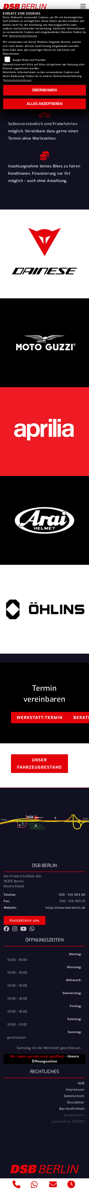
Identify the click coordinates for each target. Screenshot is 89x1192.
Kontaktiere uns (24, 920)
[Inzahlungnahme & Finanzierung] (44, 154)
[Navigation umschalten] (83, 6)
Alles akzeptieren (44, 103)
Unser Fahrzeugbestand (39, 763)
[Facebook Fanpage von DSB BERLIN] (8, 930)
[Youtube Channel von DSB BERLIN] (25, 930)
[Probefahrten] (44, 112)
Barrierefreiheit (71, 1109)
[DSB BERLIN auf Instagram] (16, 930)
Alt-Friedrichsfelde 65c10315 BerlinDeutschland (23, 881)
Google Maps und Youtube (29, 60)
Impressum (75, 1089)
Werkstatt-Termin (40, 717)
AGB (81, 1083)
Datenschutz (74, 1096)
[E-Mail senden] (53, 1185)
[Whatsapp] (34, 1185)
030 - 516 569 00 (72, 895)
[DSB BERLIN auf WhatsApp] (33, 930)
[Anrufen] (17, 1185)
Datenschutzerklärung (23, 36)
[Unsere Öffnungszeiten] (71, 1185)
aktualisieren (73, 1115)
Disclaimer (75, 1102)
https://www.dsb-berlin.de (65, 908)
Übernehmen (44, 90)
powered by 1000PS (68, 1121)
